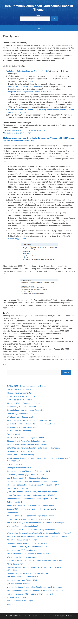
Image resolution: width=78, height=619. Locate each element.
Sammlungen (12, 512)
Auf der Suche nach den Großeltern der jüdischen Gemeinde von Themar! (37, 536)
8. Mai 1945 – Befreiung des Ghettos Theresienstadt (28, 519)
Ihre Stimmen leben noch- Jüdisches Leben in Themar (39, 7)
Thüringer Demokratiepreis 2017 (20, 468)
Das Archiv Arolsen (15, 434)
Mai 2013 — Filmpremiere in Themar (22, 540)
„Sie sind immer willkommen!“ (19, 584)
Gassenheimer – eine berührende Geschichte (25, 410)
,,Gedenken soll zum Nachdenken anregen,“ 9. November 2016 (33, 485)
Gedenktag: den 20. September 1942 (22, 550)
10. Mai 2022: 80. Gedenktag (19, 431)
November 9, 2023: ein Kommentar (21, 407)
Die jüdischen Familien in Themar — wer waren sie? (25, 130)
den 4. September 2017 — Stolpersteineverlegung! (27, 478)
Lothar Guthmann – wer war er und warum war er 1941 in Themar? (34, 495)
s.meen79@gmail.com (17, 239)
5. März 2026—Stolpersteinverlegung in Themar (26, 386)
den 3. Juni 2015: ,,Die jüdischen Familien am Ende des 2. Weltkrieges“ (36, 523)
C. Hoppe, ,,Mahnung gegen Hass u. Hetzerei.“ (26, 475)
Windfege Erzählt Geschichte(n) (20, 417)
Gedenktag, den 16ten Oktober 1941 (22, 580)
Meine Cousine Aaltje (15, 564)
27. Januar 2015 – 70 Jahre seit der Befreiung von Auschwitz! (32, 530)
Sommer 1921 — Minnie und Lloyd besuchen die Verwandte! (31, 509)
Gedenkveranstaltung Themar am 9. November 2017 (28, 471)
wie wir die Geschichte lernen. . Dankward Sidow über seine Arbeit (34, 560)
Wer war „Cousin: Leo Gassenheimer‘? (22, 526)
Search (39, 15)
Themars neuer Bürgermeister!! (19, 393)
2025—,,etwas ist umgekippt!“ (19, 400)
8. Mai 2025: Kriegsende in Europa (21, 396)
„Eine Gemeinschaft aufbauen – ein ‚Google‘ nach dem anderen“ (33, 492)
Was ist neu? (12, 604)
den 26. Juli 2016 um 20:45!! (18, 488)
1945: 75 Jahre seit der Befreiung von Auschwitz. (27, 444)
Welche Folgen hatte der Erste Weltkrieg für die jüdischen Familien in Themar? (39, 533)
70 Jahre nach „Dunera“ (16, 597)
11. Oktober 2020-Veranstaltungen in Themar (25, 438)
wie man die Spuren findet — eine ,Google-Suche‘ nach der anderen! (35, 587)
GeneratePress (66, 616)
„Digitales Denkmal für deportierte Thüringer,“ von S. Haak (31, 424)
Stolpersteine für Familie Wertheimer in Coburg (26, 441)
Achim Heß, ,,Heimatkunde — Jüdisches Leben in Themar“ (31, 505)
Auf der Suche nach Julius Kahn (20, 601)
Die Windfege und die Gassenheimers (22, 414)
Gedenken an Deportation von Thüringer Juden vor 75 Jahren (32, 481)
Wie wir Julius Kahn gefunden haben (22, 557)
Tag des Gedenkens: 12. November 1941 (23, 577)
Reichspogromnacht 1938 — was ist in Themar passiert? (30, 594)
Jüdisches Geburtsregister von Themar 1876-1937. (29, 71)
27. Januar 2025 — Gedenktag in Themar (24, 403)
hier (7, 161)
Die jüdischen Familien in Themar (17, 133)
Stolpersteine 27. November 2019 (20, 451)
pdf (31, 81)
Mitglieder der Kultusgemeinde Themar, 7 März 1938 (29, 92)
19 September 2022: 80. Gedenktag (21, 427)
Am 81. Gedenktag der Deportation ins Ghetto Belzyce (29, 420)
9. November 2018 (14, 464)
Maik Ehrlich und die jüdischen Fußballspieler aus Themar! (30, 516)
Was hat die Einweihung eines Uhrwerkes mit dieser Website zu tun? (35, 590)
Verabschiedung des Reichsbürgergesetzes (26, 86)
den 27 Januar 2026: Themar (19, 389)
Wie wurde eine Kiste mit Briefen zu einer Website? (28, 554)
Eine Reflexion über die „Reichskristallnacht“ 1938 (27, 547)
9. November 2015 (14, 502)
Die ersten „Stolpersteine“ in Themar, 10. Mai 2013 (27, 543)
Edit (4, 365)
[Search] (54, 18)
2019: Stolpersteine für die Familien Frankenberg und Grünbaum (33, 448)
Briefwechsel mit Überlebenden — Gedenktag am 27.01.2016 (32, 499)
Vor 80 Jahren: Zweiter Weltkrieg (20, 455)
